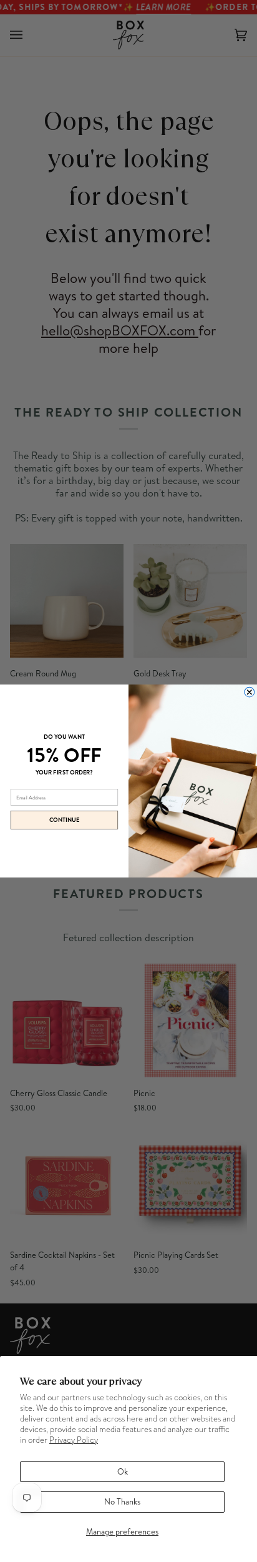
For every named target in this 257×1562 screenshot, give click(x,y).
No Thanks (122, 1501)
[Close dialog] (250, 692)
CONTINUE (64, 820)
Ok (122, 1471)
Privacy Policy (73, 1440)
